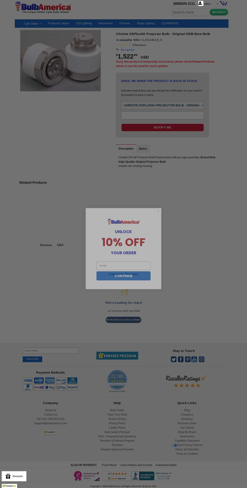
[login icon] (200, 3)
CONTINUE (123, 271)
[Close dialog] (158, 206)
